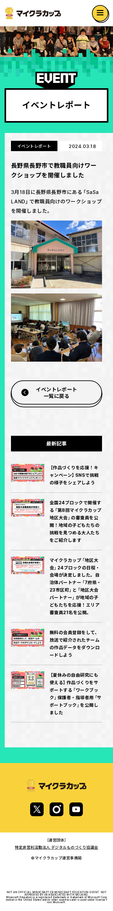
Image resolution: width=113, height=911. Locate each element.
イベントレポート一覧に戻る (56, 392)
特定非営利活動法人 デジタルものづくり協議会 (56, 847)
